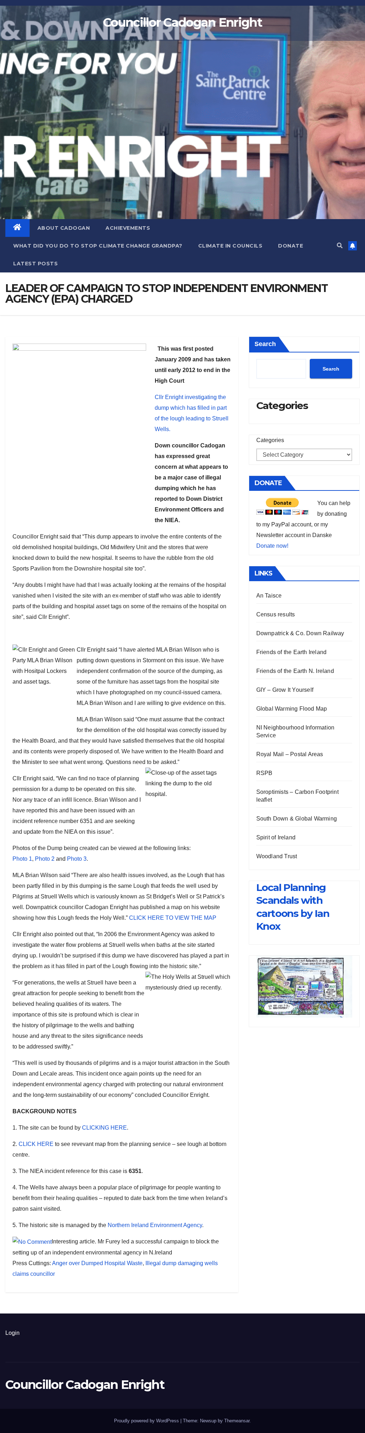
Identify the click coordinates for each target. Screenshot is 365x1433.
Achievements (128, 228)
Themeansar (237, 1420)
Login (12, 1333)
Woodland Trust (276, 856)
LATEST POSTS (35, 263)
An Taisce (269, 596)
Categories (270, 440)
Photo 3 (77, 859)
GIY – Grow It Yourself (284, 690)
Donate (290, 246)
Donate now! (272, 546)
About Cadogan (63, 228)
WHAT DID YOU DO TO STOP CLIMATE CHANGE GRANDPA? (97, 246)
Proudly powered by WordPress (147, 1420)
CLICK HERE (36, 1144)
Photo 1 (22, 859)
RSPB (264, 773)
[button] (340, 246)
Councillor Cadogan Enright (182, 22)
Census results (275, 614)
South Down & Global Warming (296, 819)
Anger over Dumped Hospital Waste (97, 1263)
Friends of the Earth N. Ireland (295, 671)
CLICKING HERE (104, 1128)
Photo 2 (45, 859)
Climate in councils (230, 246)
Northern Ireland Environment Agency (155, 1225)
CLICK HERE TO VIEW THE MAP (172, 918)
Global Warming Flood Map (291, 709)
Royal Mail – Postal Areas (289, 754)
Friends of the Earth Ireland (291, 652)
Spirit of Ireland (275, 837)
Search (265, 343)
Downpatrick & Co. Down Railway (300, 633)
